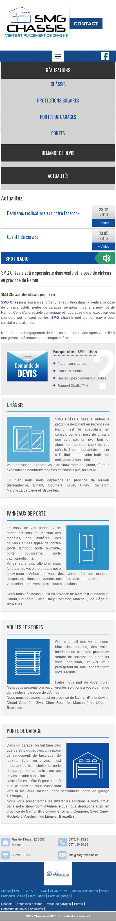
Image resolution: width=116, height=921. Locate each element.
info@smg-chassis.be (84, 855)
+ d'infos (103, 222)
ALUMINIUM (58, 890)
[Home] (36, 49)
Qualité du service (22, 236)
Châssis (58, 84)
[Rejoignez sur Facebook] (105, 56)
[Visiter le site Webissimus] (58, 873)
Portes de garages (58, 117)
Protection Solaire (13, 896)
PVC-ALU (30, 890)
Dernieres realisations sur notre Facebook (43, 213)
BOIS (43, 890)
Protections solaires (58, 100)
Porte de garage (59, 896)
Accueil (6, 890)
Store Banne (36, 896)
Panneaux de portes (84, 890)
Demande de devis (58, 153)
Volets (105, 890)
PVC (17, 890)
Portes (58, 133)
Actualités (58, 176)
